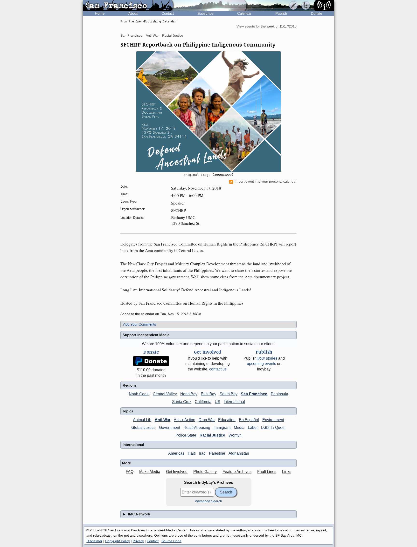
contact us (218, 369)
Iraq (202, 453)
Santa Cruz (181, 402)
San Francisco (131, 35)
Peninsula (279, 394)
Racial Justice (172, 35)
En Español (249, 420)
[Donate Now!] (151, 361)
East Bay (208, 394)
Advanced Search (208, 501)
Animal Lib (142, 420)
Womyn (235, 435)
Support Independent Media (146, 335)
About (133, 13)
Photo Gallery (205, 472)
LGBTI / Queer (273, 427)
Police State (185, 435)
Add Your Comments (139, 324)
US (217, 402)
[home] (128, 6)
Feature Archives (236, 472)
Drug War (207, 420)
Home (99, 13)
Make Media (149, 472)
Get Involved (177, 472)
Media (239, 427)
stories (267, 358)
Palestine (217, 453)
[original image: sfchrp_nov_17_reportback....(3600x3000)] (208, 111)
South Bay (228, 394)
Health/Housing (196, 427)
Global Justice (143, 427)
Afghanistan (239, 453)
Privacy (138, 541)
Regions (130, 385)
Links (286, 472)
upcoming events (261, 364)
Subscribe (205, 13)
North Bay (188, 394)
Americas (176, 453)
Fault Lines (266, 472)
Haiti (192, 453)
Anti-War (152, 35)
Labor (253, 427)
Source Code (171, 541)
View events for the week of (266, 26)
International (234, 402)
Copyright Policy (117, 541)
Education (227, 420)
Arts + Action (184, 420)
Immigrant (222, 427)
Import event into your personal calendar (266, 181)
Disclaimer (94, 541)
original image (196, 175)
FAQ (129, 472)
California (203, 402)
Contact (167, 13)
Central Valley (165, 394)
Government (169, 427)
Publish (281, 13)
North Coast (139, 394)
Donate (316, 13)
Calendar (244, 13)
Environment (273, 420)
